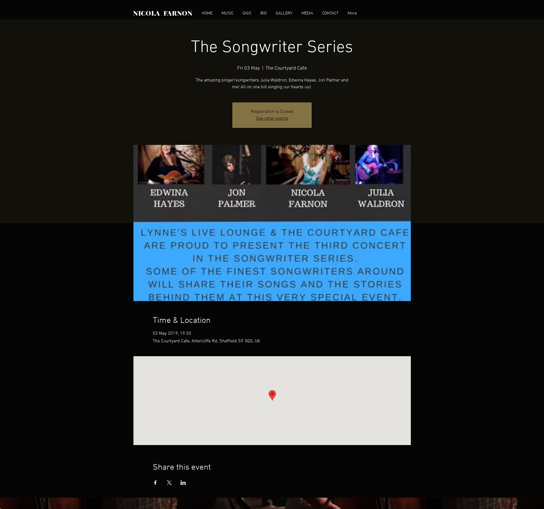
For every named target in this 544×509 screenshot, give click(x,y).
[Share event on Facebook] (155, 482)
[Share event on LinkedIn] (183, 482)
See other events (272, 118)
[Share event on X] (169, 482)
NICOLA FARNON (163, 12)
